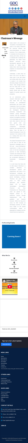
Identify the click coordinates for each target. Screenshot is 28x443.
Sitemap (3, 400)
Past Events (4, 378)
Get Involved (4, 363)
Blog (2, 399)
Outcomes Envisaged (14, 268)
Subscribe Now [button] (6, 344)
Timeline (3, 365)
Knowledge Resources (6, 381)
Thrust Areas (14, 260)
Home (2, 356)
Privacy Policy (4, 393)
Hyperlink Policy (5, 397)
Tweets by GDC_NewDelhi (9, 329)
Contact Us (3, 366)
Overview (14, 264)
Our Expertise (14, 272)
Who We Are (4, 358)
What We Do (4, 360)
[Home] (14, 3)
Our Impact (3, 361)
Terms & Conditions (5, 392)
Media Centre (4, 383)
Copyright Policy (5, 395)
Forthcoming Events (5, 380)
